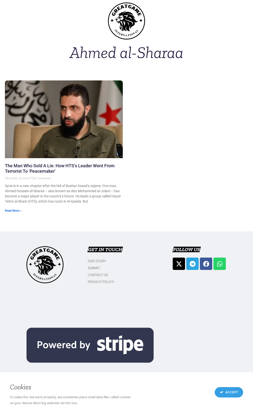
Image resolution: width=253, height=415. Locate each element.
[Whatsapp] (219, 264)
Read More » (13, 210)
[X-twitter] (179, 264)
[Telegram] (192, 264)
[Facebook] (206, 264)
